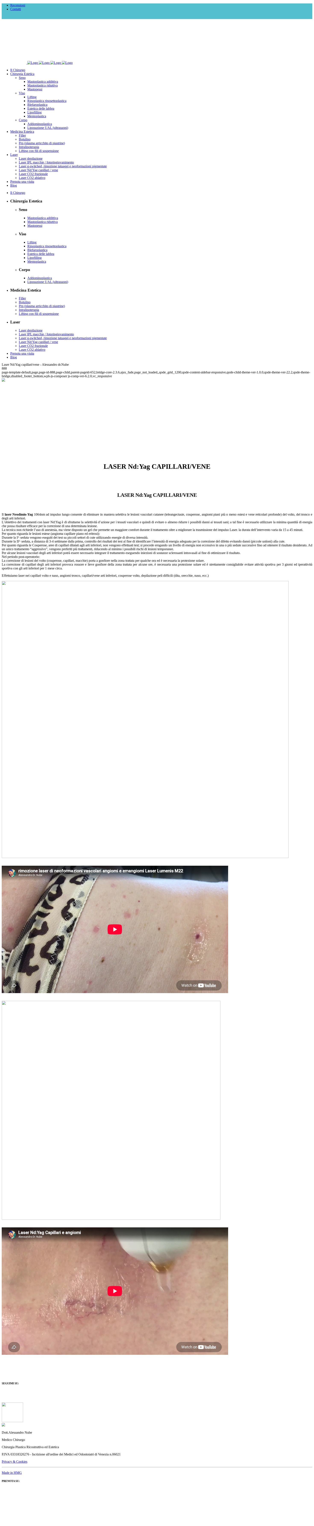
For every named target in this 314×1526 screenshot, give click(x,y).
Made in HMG (12, 1472)
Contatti (15, 9)
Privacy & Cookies (14, 1461)
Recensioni (17, 5)
